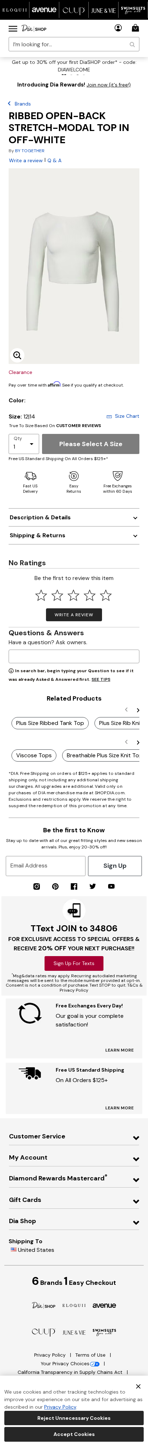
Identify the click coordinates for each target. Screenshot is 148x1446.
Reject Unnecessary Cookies (74, 1418)
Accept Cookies (74, 1434)
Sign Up (114, 865)
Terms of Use (91, 1355)
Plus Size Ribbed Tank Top (50, 723)
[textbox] (74, 656)
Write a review (26, 160)
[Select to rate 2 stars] (57, 595)
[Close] (138, 1386)
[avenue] (104, 1305)
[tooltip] (14, 10)
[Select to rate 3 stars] (73, 595)
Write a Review (74, 615)
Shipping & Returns (37, 535)
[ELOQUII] (74, 1305)
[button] (118, 28)
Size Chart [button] (127, 416)
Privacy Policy (50, 1355)
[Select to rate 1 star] (41, 595)
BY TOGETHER (30, 151)
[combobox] (74, 44)
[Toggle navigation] (13, 28)
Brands (23, 103)
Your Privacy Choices (65, 1364)
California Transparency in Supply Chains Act (71, 1372)
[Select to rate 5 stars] (105, 595)
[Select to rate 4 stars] (89, 595)
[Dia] (43, 1305)
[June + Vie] (74, 1332)
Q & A (54, 160)
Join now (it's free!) (109, 85)
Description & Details (40, 517)
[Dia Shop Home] (34, 28)
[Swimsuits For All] (104, 1332)
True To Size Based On (55, 425)
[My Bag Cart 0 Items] (136, 28)
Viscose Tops (34, 755)
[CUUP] (43, 1332)
